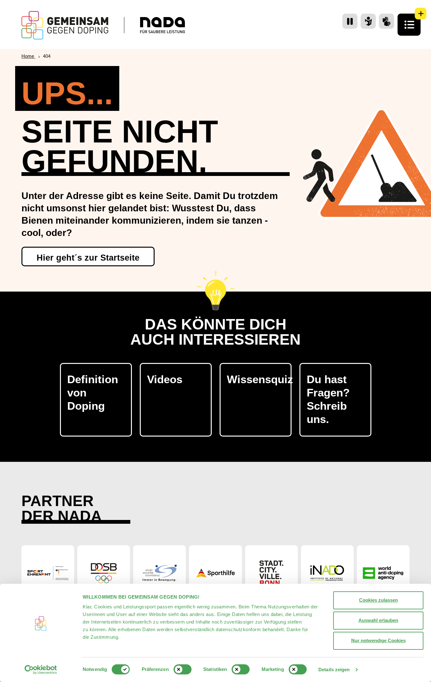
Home (28, 56)
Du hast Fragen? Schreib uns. (328, 399)
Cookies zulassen (378, 600)
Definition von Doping (92, 392)
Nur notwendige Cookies (378, 640)
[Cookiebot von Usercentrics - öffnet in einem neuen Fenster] (40, 669)
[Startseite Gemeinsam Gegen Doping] (64, 25)
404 (46, 56)
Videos (164, 379)
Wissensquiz (259, 379)
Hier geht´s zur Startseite (88, 258)
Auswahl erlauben (378, 620)
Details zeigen (334, 669)
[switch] (183, 669)
